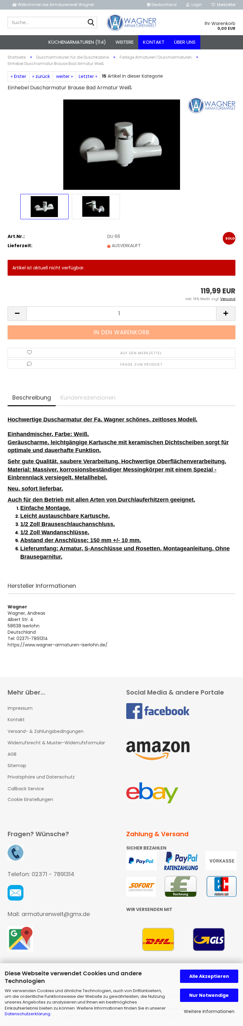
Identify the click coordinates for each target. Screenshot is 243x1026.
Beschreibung (31, 397)
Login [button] (196, 4)
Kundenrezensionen (87, 397)
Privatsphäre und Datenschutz (41, 777)
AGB (12, 754)
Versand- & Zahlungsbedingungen (46, 731)
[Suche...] (91, 23)
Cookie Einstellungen (30, 799)
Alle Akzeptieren (209, 976)
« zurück (41, 76)
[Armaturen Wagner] (132, 22)
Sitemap (17, 765)
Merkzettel (225, 4)
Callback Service (26, 789)
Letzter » (88, 76)
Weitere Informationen (209, 1011)
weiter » (64, 76)
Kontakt (154, 42)
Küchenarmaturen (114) (77, 42)
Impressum (20, 708)
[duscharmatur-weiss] (121, 144)
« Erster (18, 76)
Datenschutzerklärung (27, 1014)
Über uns (185, 42)
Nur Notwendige (209, 995)
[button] (161, 5)
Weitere (124, 42)
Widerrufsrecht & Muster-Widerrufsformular (56, 743)
